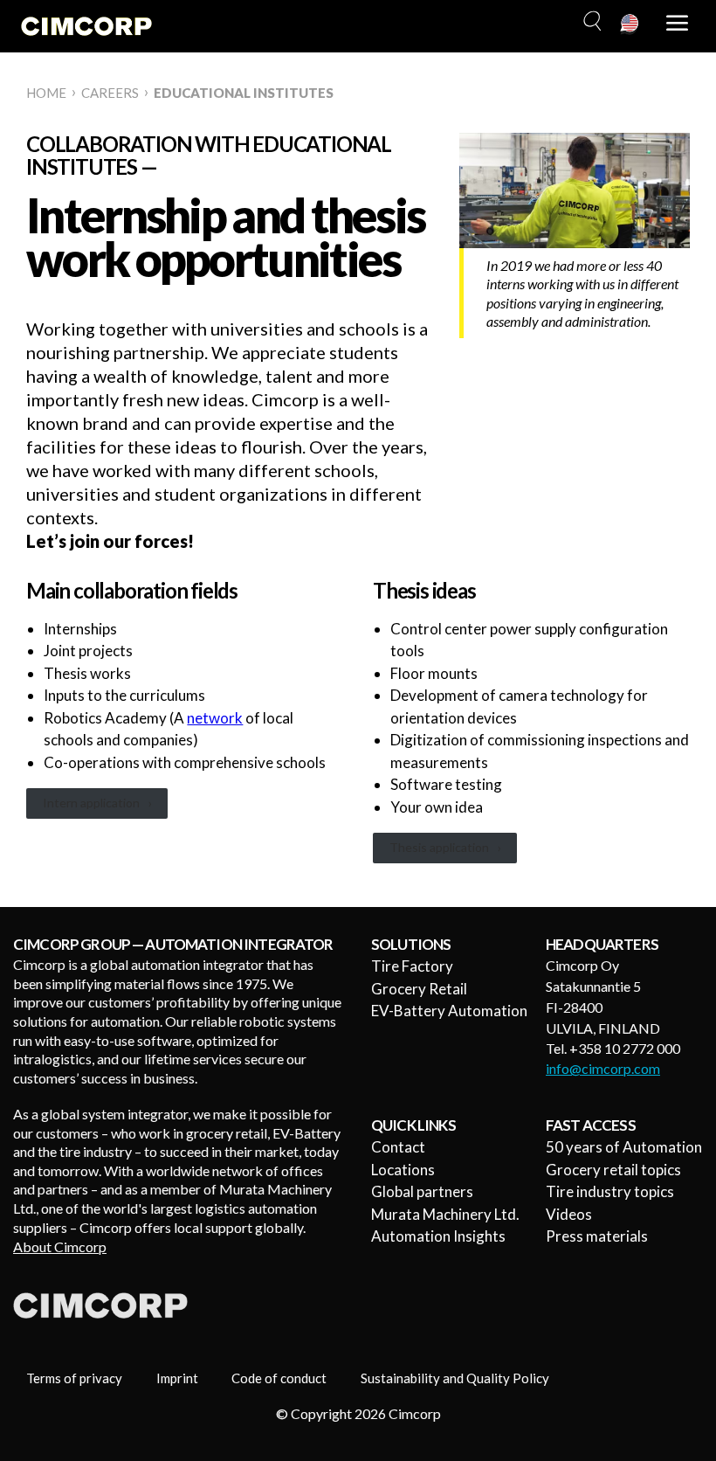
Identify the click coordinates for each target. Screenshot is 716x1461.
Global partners (422, 1191)
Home (46, 92)
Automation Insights (438, 1236)
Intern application (91, 802)
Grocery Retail (419, 989)
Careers (110, 92)
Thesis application (439, 847)
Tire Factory (412, 966)
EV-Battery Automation (449, 1010)
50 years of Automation (624, 1147)
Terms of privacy (74, 1378)
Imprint (177, 1378)
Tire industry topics (610, 1191)
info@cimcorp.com (603, 1068)
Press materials (597, 1236)
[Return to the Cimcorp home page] (86, 26)
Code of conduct (279, 1378)
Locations (403, 1169)
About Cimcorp (60, 1246)
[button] (590, 22)
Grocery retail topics (613, 1169)
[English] (630, 24)
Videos (569, 1214)
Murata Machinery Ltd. (445, 1214)
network (215, 718)
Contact (398, 1147)
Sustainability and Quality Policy (455, 1378)
